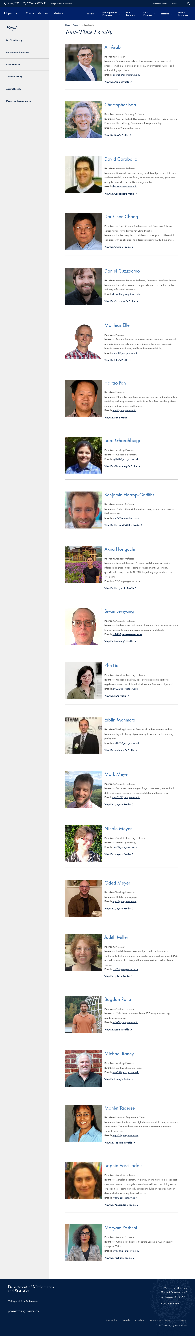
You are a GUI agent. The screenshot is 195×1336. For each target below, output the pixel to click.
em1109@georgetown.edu (126, 743)
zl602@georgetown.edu (125, 688)
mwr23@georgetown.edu (125, 1072)
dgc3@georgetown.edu (124, 186)
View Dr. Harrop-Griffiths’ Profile (122, 525)
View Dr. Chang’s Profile (117, 247)
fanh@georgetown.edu (124, 410)
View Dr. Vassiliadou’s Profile (120, 1204)
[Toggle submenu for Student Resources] (189, 13)
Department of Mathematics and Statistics (33, 13)
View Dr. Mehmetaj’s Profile (119, 750)
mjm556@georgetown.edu (126, 797)
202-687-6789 (171, 1303)
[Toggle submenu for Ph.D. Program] (153, 13)
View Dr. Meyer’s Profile (117, 804)
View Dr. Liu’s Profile (115, 695)
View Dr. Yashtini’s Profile (118, 1258)
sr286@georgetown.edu (127, 634)
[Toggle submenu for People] (95, 13)
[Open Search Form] (188, 3)
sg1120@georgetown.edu (125, 459)
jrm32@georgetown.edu (125, 969)
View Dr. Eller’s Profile (116, 360)
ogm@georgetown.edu (124, 901)
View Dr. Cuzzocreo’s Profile (119, 301)
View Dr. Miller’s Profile (117, 976)
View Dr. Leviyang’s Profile (118, 641)
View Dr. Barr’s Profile (116, 135)
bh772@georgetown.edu (125, 518)
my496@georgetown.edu (125, 1250)
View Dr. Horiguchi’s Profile (119, 588)
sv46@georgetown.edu (124, 1197)
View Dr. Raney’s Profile (117, 1079)
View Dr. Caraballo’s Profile (119, 193)
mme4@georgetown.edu (125, 353)
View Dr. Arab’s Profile (116, 82)
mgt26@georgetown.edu (125, 1135)
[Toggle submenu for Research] (171, 13)
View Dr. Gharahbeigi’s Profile (120, 466)
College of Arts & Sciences (61, 3)
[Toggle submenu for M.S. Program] (136, 13)
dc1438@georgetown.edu (126, 294)
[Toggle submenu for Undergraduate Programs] (119, 13)
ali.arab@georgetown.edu (126, 74)
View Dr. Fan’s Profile (115, 417)
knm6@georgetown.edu (124, 847)
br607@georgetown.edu (125, 1022)
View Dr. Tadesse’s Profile (118, 1142)
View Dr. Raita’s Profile (116, 1029)
